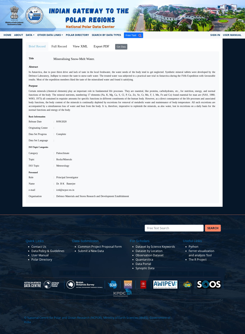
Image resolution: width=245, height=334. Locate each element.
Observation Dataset (150, 255)
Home (7, 35)
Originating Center (38, 128)
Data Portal (143, 264)
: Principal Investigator (65, 177)
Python (193, 247)
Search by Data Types (106, 35)
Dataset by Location (149, 251)
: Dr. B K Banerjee (64, 183)
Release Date (35, 121)
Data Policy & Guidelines (47, 251)
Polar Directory (77, 35)
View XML (80, 46)
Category (33, 153)
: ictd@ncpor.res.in (63, 190)
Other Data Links (49, 35)
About (18, 35)
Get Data (121, 46)
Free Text (132, 35)
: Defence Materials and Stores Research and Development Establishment (91, 196)
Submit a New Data (91, 251)
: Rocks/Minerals (62, 159)
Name (32, 183)
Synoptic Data (145, 268)
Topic (31, 159)
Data (29, 35)
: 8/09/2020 (60, 121)
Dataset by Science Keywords (155, 247)
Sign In (215, 35)
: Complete (59, 134)
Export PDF (101, 46)
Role (31, 177)
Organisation (35, 196)
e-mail (32, 190)
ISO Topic (34, 165)
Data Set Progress (38, 134)
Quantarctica (144, 259)
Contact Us (38, 247)
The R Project (198, 259)
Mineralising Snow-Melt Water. (74, 59)
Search (212, 228)
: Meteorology (61, 165)
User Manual (232, 35)
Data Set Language (38, 140)
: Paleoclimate (61, 153)
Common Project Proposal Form (100, 247)
